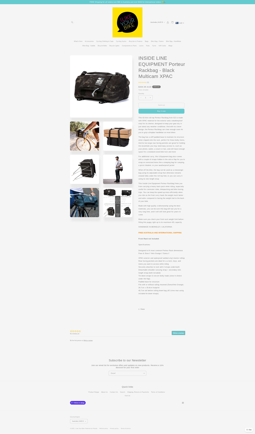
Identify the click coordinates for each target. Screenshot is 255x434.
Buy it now (161, 111)
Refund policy (104, 428)
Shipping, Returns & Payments (138, 392)
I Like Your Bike (80, 428)
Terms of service (126, 428)
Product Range (93, 392)
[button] (72, 22)
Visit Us (127, 395)
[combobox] (180, 23)
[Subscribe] (144, 373)
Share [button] (142, 309)
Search (122, 392)
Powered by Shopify (91, 428)
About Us (104, 392)
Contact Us (114, 392)
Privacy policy (114, 428)
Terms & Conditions (158, 392)
